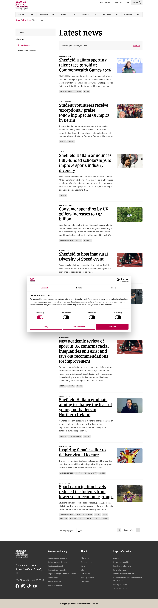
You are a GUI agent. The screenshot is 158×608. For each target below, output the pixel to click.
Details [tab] (79, 288)
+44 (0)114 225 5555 (33, 579)
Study (21, 14)
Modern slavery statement (123, 573)
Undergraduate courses (57, 558)
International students (57, 569)
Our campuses (86, 562)
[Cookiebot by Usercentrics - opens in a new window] (118, 280)
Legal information (120, 569)
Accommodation (54, 581)
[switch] (66, 317)
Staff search (85, 573)
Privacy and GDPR (120, 584)
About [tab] (113, 288)
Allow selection (79, 327)
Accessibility (118, 558)
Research (44, 14)
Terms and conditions (121, 588)
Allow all (112, 327)
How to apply (53, 577)
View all (136, 46)
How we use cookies (121, 562)
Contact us (85, 581)
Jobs (82, 569)
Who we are (85, 558)
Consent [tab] (44, 288)
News (83, 566)
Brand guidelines (87, 577)
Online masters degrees (57, 562)
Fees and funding (55, 585)
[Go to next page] (138, 530)
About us (128, 14)
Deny (46, 327)
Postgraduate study (56, 566)
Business (107, 14)
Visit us (85, 14)
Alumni (64, 14)
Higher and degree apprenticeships (62, 573)
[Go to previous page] (119, 530)
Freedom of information (122, 566)
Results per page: (66, 530)
